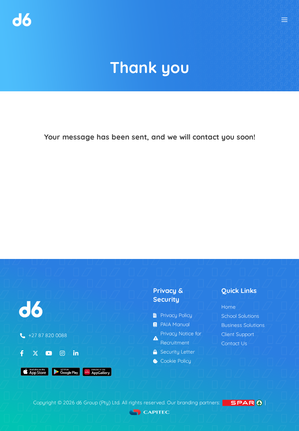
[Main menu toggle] (284, 19)
